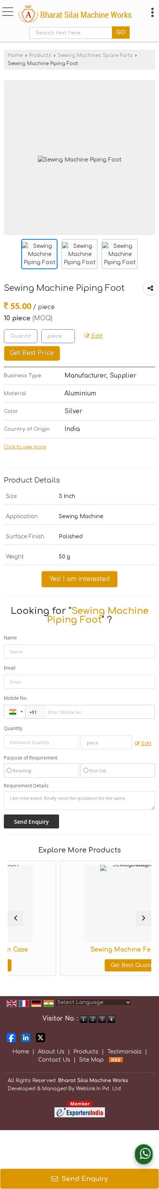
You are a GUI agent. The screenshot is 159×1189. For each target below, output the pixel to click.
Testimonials (124, 1052)
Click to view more (25, 447)
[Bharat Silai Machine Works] (75, 14)
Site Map (91, 1060)
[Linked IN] (25, 1037)
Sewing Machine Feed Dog (111, 949)
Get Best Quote (111, 965)
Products (40, 55)
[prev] (15, 918)
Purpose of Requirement (31, 758)
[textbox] (72, 33)
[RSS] (116, 1060)
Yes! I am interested (79, 579)
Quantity (13, 728)
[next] (143, 918)
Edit (96, 336)
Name (10, 637)
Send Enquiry (84, 1178)
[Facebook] (11, 1037)
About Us (51, 1052)
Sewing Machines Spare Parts (95, 55)
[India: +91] (14, 712)
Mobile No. (16, 698)
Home (15, 55)
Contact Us (54, 1060)
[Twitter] (40, 1037)
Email (9, 668)
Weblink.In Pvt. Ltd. (99, 1088)
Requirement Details (26, 786)
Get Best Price (32, 353)
